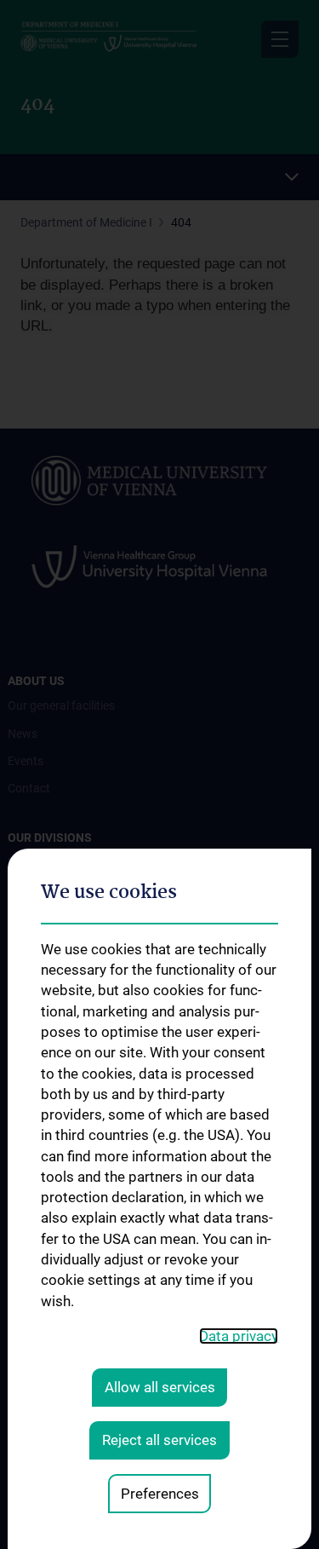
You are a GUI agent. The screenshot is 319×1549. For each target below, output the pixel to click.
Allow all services (160, 1387)
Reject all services (159, 1439)
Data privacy (238, 1336)
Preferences (160, 1493)
